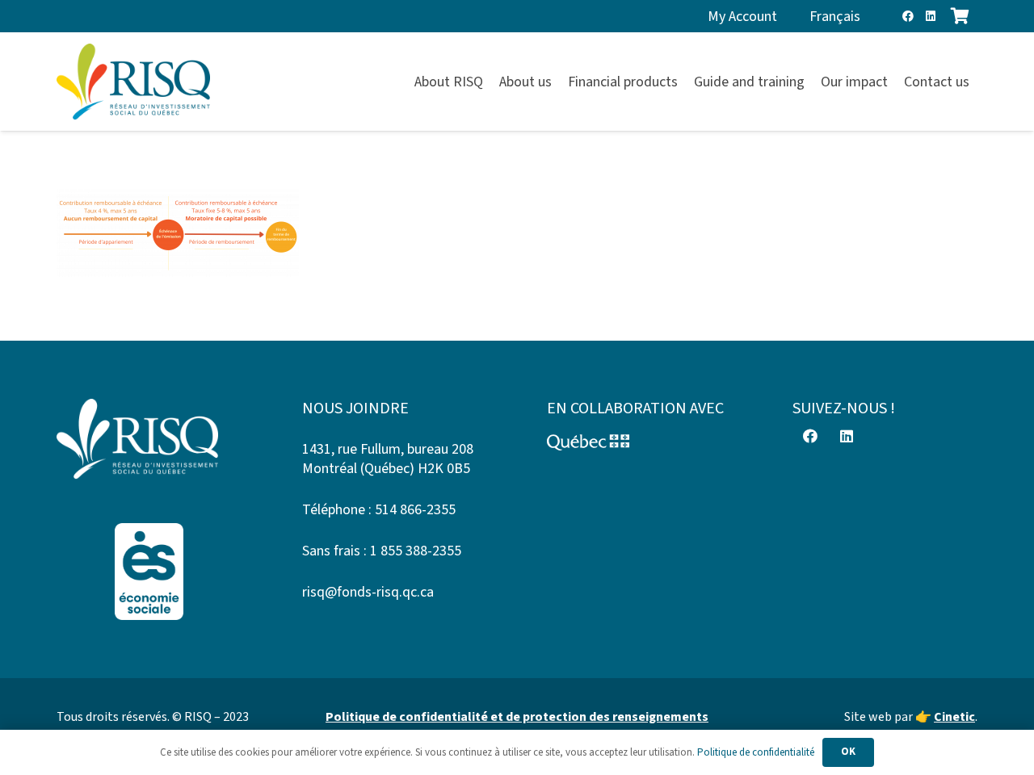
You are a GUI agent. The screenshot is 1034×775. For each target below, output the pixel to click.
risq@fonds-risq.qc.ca (368, 592)
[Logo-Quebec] (640, 442)
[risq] (133, 82)
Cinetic (954, 717)
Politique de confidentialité (755, 752)
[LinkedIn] (930, 16)
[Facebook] (908, 16)
